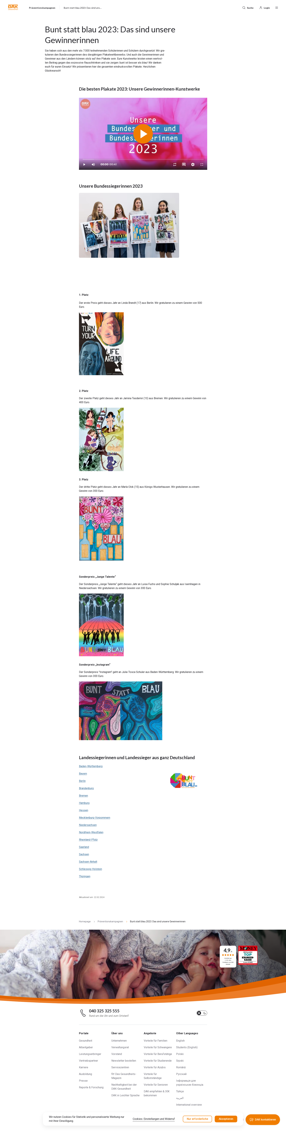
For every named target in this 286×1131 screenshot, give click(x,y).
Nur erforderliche (197, 1118)
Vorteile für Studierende (158, 1060)
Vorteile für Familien (155, 1040)
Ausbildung (85, 1074)
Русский (181, 1074)
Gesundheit (85, 1040)
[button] (13, 7)
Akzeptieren (226, 1118)
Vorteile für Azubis (155, 1067)
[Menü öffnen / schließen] (276, 7)
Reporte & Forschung (91, 1087)
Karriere (83, 1067)
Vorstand (116, 1054)
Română (181, 1067)
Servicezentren (120, 1067)
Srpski (180, 1060)
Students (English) (187, 1047)
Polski (180, 1054)
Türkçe (180, 1091)
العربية (179, 1098)
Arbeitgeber (86, 1047)
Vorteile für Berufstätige (158, 1054)
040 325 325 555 (104, 1011)
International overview (189, 1104)
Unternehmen (119, 1040)
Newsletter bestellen (123, 1060)
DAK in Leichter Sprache (125, 1095)
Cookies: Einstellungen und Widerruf (154, 1118)
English (180, 1040)
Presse (83, 1080)
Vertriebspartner (88, 1060)
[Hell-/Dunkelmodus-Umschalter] (202, 1013)
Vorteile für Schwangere (158, 1047)
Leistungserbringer (90, 1054)
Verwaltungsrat (120, 1047)
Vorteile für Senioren (156, 1084)
